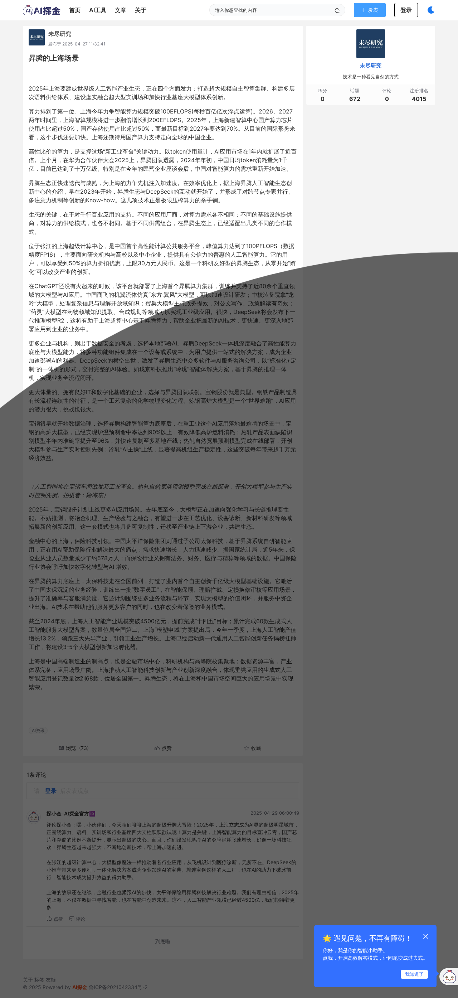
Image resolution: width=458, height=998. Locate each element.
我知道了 (414, 974)
